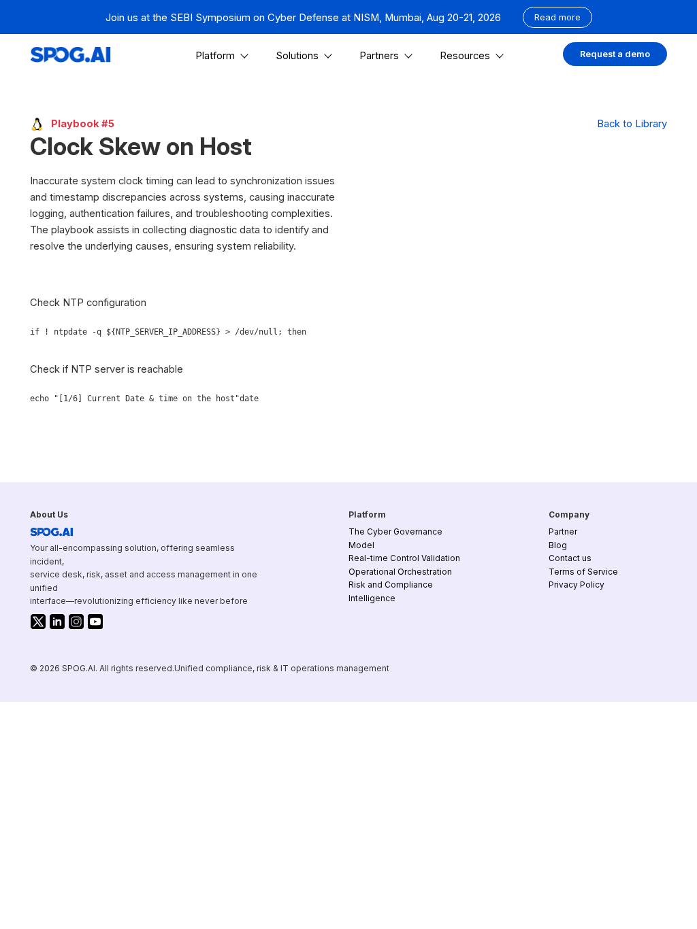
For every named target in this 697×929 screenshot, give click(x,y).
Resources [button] (465, 56)
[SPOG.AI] (71, 55)
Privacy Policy (576, 584)
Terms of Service (583, 572)
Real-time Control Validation (404, 558)
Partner (563, 531)
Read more (557, 17)
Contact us (570, 558)
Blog (558, 545)
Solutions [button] (297, 56)
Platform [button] (215, 56)
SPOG (52, 532)
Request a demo (615, 54)
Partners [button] (379, 56)
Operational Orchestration (400, 572)
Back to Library (632, 124)
